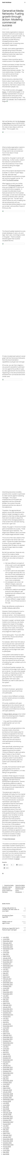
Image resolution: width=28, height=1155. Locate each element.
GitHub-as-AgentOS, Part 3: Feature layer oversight (10, 929)
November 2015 (7, 994)
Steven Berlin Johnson (11, 714)
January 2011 (7, 1065)
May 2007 (6, 1129)
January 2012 (7, 1056)
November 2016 (8, 984)
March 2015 (6, 1003)
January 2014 (7, 1024)
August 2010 (7, 1075)
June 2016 (6, 988)
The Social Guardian (12, 180)
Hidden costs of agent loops (7, 922)
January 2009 (7, 1092)
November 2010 (8, 1069)
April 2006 (6, 1154)
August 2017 (6, 967)
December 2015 (8, 992)
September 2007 (8, 1122)
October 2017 (7, 964)
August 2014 (7, 1016)
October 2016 (7, 986)
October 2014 (7, 1013)
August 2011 (6, 1062)
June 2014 (6, 1020)
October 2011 (7, 1058)
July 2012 (5, 1046)
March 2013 (6, 1033)
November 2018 (7, 947)
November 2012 (7, 1039)
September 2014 (8, 1014)
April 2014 (6, 1022)
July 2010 (6, 1077)
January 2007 (7, 1137)
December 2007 (8, 1116)
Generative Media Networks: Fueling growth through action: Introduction (20, 888)
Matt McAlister (6, 2)
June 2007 (6, 1128)
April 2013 (6, 1031)
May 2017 (5, 973)
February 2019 (7, 943)
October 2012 (7, 1041)
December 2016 (8, 982)
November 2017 (7, 962)
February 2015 (7, 1005)
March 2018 (6, 956)
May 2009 (6, 1086)
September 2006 (8, 1144)
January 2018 (7, 958)
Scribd (17, 859)
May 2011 (5, 1063)
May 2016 (6, 990)
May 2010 (6, 1079)
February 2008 (7, 1112)
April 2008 (6, 1109)
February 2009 (7, 1090)
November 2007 (8, 1118)
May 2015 (6, 999)
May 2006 (6, 1152)
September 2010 (8, 1073)
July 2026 (6, 937)
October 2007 (7, 1120)
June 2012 (6, 1048)
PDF (18, 857)
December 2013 (8, 1026)
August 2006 (7, 1146)
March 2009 (6, 1088)
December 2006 (8, 1139)
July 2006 (6, 1148)
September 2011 (8, 1060)
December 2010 (8, 1067)
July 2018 (5, 950)
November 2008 (8, 1095)
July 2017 (5, 969)
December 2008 (8, 1094)
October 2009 (7, 1082)
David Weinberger (9, 839)
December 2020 (8, 941)
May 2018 (6, 954)
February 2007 (7, 1135)
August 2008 (7, 1101)
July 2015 (5, 996)
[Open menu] (25, 2)
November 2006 (8, 1141)
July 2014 (6, 1018)
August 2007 (7, 1124)
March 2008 (6, 1111)
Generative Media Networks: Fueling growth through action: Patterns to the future (8, 888)
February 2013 (7, 1035)
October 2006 (7, 1143)
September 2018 (8, 948)
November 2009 (8, 1080)
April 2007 (6, 1131)
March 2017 (6, 977)
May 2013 (6, 1030)
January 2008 (7, 1114)
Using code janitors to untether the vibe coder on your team (10, 909)
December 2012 (8, 1037)
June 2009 (6, 1084)
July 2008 (6, 1103)
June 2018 (6, 952)
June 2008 (6, 1105)
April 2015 (6, 1001)
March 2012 (6, 1054)
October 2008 (7, 1097)
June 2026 (6, 939)
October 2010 (7, 1071)
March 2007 (6, 1133)
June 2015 (6, 997)
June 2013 (6, 1028)
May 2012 (6, 1050)
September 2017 (8, 965)
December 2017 (7, 960)
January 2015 (7, 1007)
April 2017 (6, 975)
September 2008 (8, 1099)
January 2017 (7, 981)
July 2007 (6, 1126)
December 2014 (8, 1009)
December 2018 (8, 945)
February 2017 (7, 979)
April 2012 (6, 1052)
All (3, 873)
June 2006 (6, 1150)
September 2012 (8, 1043)
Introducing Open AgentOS (7, 916)
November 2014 (8, 1011)
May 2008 (6, 1107)
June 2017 (6, 971)
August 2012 (7, 1045)
